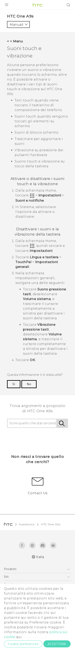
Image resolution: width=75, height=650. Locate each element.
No (29, 384)
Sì (13, 384)
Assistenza (26, 524)
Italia (40, 557)
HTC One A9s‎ (50, 524)
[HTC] (37, 4)
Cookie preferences (23, 644)
